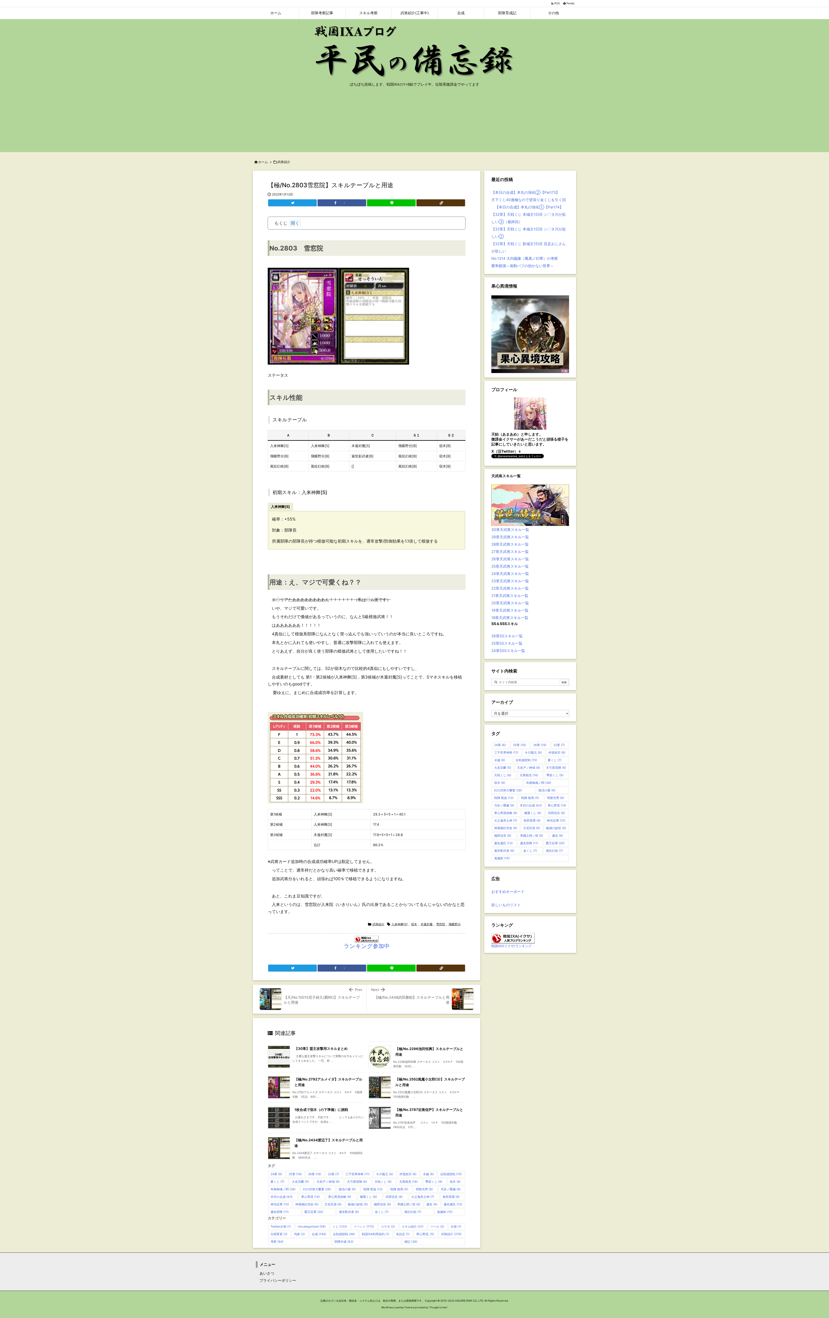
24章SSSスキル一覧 (508, 651)
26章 (314, 1174)
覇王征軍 (313, 1212)
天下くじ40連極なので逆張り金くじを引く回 (528, 200)
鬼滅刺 (444, 1212)
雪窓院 (440, 924)
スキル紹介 (412, 1226)
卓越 (428, 1174)
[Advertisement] (414, 122)
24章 (276, 1174)
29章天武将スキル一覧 (510, 537)
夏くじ (277, 1181)
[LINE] (391, 202)
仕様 (456, 1226)
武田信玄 (394, 1196)
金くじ (382, 1212)
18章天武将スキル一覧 (509, 618)
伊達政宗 (407, 1174)
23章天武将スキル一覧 (510, 581)
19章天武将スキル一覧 (509, 610)
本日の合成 (282, 1196)
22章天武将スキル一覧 (510, 588)
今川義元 (384, 1174)
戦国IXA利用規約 (375, 1234)
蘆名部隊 (280, 1212)
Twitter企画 (281, 1226)
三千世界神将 (357, 1174)
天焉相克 (408, 1181)
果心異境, (425, 1234)
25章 (295, 1174)
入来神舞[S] (399, 924)
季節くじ (433, 1181)
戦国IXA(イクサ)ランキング (511, 946)
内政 (299, 1234)
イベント (364, 1226)
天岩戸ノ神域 (328, 1181)
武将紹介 (283, 162)
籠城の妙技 (358, 1204)
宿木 (414, 924)
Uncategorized (312, 1226)
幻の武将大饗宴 (317, 1189)
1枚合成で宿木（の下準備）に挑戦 (321, 1109)
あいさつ (265, 1273)
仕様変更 (279, 1234)
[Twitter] (292, 202)
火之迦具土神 (422, 1196)
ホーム (263, 162)
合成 (319, 1234)
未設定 (403, 1234)
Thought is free (438, 1307)
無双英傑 (451, 1196)
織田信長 (382, 1204)
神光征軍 (280, 1204)
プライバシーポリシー (276, 1280)
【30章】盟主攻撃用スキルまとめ (321, 1048)
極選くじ (368, 1196)
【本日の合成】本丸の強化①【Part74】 (527, 207)
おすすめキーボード (507, 892)
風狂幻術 (412, 1212)
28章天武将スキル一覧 (510, 544)
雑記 (410, 1241)
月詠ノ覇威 (451, 1189)
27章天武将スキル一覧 (510, 552)
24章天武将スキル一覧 (510, 574)
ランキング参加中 (367, 946)
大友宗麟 (300, 1181)
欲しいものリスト (506, 905)
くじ (339, 1226)
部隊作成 (343, 1241)
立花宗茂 (333, 1204)
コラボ (388, 1226)
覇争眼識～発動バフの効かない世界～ (522, 266)
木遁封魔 (427, 924)
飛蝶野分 (455, 924)
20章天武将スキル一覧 (510, 603)
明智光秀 (424, 1189)
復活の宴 (347, 1189)
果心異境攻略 (339, 1196)
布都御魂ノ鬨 (283, 1189)
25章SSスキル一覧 (506, 643)
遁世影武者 (349, 1212)
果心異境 (310, 1196)
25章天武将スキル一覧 (510, 566)
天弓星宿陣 (357, 1181)
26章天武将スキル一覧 (510, 559)
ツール (437, 1226)
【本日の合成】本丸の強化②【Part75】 (525, 192)
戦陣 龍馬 (399, 1189)
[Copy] (440, 202)
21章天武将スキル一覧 (509, 596)
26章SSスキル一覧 (507, 636)
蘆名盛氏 (453, 1204)
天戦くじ (383, 1181)
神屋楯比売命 (306, 1204)
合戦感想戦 (451, 1174)
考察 (277, 1241)
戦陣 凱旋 (373, 1189)
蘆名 (431, 1204)
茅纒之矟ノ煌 (408, 1204)
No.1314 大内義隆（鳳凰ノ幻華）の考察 (524, 258)
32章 (333, 1174)
